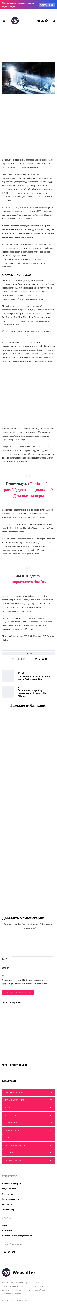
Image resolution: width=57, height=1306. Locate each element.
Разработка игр (28, 1130)
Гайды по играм (28, 1092)
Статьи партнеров (28, 1145)
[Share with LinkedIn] (39, 659)
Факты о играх (28, 1160)
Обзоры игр (28, 1123)
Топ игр (28, 1153)
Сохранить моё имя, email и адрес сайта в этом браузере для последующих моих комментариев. (25, 981)
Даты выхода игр (28, 1100)
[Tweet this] (36, 659)
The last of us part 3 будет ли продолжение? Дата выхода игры (28, 490)
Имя (4, 958)
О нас (4, 1225)
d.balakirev (24, 769)
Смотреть (47, 4)
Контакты (7, 1230)
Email (5, 967)
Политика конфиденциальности (17, 1235)
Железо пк (28, 1108)
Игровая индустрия (28, 60)
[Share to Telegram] (46, 659)
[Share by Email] (49, 659)
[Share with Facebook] (32, 659)
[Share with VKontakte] (42, 659)
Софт (28, 1138)
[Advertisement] (28, 128)
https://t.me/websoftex (29, 582)
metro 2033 (28, 653)
